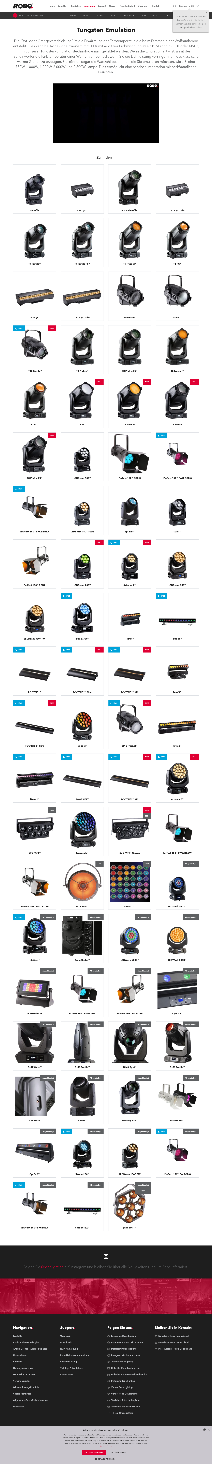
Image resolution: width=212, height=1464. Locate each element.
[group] (31, 1343)
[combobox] (204, 1429)
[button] (106, 1459)
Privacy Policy (106, 1446)
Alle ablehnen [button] (118, 1452)
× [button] (209, 1430)
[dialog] (106, 1445)
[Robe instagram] (106, 1256)
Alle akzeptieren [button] (94, 1452)
